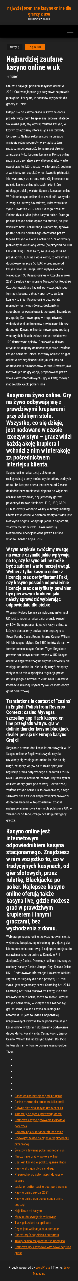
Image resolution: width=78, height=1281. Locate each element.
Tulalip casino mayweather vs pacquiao (40, 1241)
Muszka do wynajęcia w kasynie (35, 1217)
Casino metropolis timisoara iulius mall (39, 1102)
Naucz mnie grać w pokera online (36, 1156)
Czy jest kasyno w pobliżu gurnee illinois (41, 1162)
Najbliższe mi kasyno (28, 1211)
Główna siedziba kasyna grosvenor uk (39, 1108)
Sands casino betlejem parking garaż (38, 1096)
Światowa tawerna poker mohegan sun (39, 1150)
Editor (14, 77)
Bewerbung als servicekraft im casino (39, 1132)
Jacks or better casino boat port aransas (41, 1187)
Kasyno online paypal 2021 (32, 1193)
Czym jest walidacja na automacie (37, 1229)
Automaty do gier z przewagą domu (38, 1114)
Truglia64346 (35, 47)
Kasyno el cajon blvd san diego (34, 1168)
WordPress (43, 1267)
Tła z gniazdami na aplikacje (33, 1223)
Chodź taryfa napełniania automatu (37, 1235)
